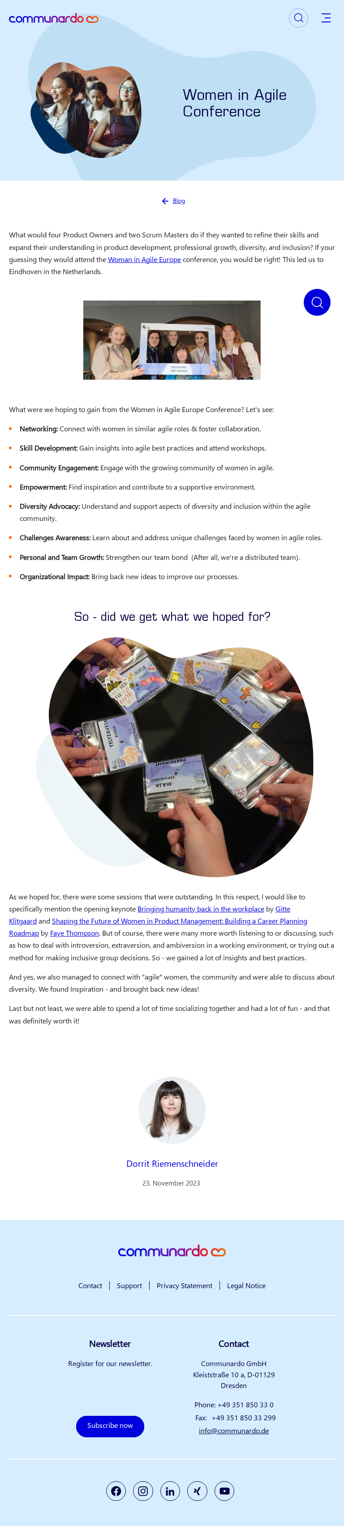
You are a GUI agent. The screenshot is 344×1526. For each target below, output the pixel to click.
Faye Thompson (74, 932)
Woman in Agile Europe (144, 259)
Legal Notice (246, 1285)
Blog (179, 200)
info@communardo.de (234, 1430)
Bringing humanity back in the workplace (201, 908)
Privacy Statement (184, 1285)
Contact (90, 1285)
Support (129, 1285)
